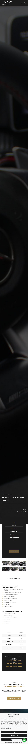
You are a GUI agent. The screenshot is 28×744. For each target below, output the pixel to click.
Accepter (14, 732)
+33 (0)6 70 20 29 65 (14, 666)
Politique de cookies (8, 742)
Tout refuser (14, 735)
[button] (22, 3)
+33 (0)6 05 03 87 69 (14, 664)
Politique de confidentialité (18, 742)
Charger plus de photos (14, 578)
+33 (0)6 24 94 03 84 (14, 661)
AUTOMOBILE (6, 4)
